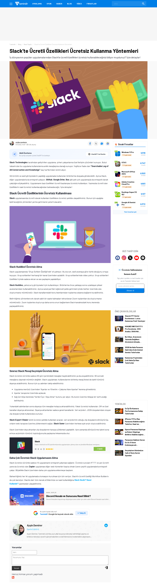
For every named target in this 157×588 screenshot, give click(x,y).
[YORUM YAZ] (102, 145)
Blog (69, 4)
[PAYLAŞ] (91, 145)
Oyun (49, 4)
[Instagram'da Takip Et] (124, 258)
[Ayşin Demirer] (18, 525)
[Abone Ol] (107, 143)
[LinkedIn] (106, 525)
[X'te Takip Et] (130, 258)
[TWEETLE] (96, 145)
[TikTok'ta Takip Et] (143, 258)
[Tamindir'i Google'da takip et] (60, 513)
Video (79, 4)
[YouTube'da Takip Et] (136, 258)
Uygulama (37, 4)
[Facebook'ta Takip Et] (117, 258)
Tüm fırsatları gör (130, 212)
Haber (59, 4)
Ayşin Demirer (21, 142)
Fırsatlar (91, 4)
